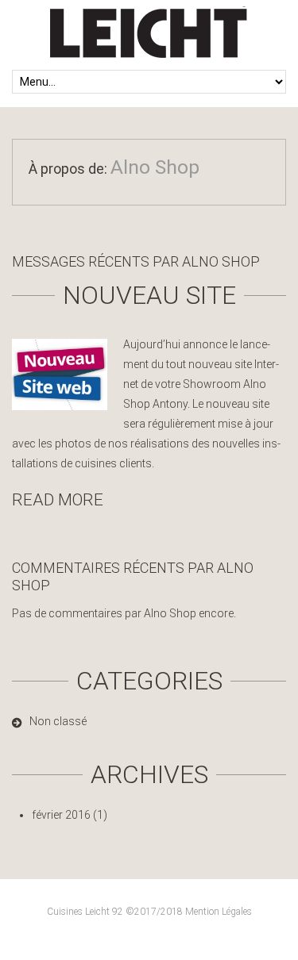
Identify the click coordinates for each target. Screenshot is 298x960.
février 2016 (61, 814)
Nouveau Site (149, 295)
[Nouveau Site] (59, 374)
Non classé (58, 721)
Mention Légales (218, 911)
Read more (57, 499)
